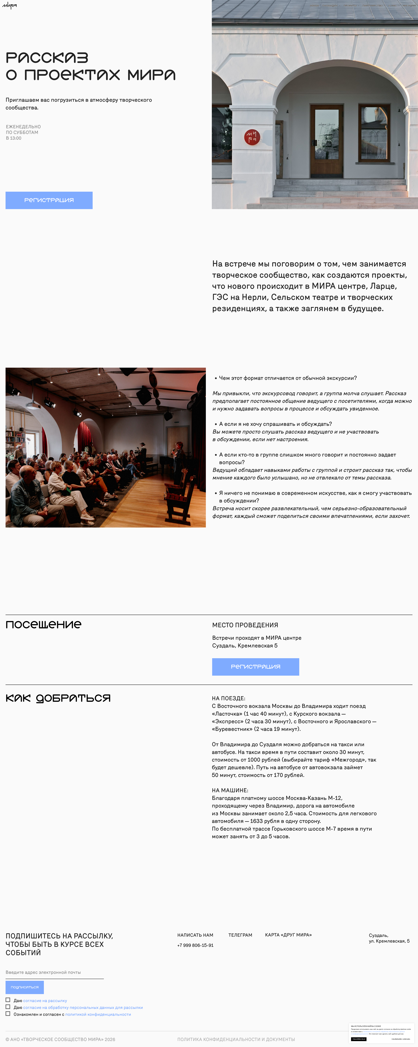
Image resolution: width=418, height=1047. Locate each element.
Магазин (409, 6)
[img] (106, 448)
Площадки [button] (330, 6)
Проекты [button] (350, 6)
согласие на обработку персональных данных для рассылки (83, 1007)
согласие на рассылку (45, 1000)
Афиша (314, 6)
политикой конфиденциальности (98, 1014)
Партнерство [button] (373, 6)
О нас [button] (393, 6)
